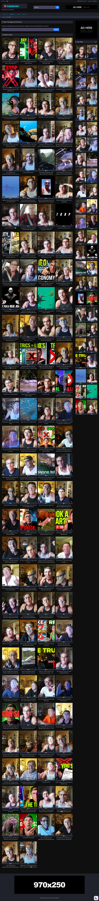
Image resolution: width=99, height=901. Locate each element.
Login (89, 1)
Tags (18, 14)
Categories (11, 14)
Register (95, 1)
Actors (24, 14)
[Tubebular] (14, 6)
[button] (96, 898)
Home (4, 14)
